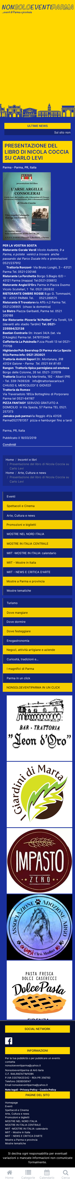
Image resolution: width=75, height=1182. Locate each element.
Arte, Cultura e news (21, 515)
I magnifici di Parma (20, 668)
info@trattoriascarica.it (48, 381)
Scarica (21, 376)
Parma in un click (18, 678)
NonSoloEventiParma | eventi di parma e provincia (37, 10)
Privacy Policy (29, 1089)
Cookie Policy (48, 1089)
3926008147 (23, 1081)
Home (9, 1177)
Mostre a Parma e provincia (26, 581)
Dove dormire (16, 622)
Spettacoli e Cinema (21, 506)
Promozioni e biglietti (21, 524)
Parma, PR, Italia (14, 430)
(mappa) (27, 280)
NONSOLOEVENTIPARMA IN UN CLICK (33, 687)
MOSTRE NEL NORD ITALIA (25, 534)
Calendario (47, 1177)
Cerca (66, 1177)
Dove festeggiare (19, 631)
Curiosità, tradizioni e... (22, 659)
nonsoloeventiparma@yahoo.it (23, 1065)
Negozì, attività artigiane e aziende (31, 650)
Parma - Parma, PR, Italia (19, 167)
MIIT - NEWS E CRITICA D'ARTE (28, 572)
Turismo (12, 603)
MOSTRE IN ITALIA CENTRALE (27, 543)
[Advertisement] (37, 59)
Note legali (11, 1089)
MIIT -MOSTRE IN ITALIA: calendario (31, 553)
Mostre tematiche (19, 590)
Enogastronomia (18, 640)
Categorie (28, 1177)
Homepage (11, 1102)
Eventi (11, 496)
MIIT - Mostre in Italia (21, 562)
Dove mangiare (17, 612)
